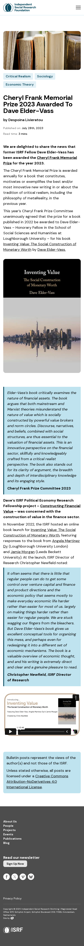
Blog (6, 843)
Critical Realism (18, 76)
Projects (9, 830)
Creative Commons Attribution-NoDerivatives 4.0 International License (37, 782)
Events (8, 834)
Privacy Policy (12, 898)
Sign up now (15, 864)
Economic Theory (20, 84)
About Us (10, 821)
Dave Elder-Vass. (52, 249)
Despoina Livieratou (25, 119)
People (8, 826)
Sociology (45, 76)
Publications (12, 838)
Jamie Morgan (23, 551)
